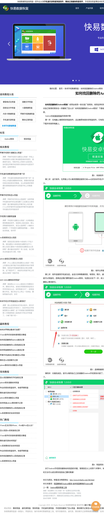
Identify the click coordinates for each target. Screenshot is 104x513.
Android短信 (9, 139)
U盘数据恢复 (27, 108)
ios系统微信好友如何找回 (10, 413)
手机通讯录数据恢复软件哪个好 (12, 174)
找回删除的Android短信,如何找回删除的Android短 (73, 484)
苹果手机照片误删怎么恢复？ (11, 153)
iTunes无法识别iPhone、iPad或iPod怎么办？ (17, 425)
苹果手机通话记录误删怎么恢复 (12, 355)
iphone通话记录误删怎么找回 (11, 259)
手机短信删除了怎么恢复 (65, 508)
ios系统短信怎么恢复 (8, 461)
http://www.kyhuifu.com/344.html (82, 480)
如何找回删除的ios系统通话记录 (12, 345)
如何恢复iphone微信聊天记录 (11, 403)
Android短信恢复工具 (58, 487)
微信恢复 (16, 508)
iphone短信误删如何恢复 (9, 383)
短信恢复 (27, 139)
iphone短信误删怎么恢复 (9, 398)
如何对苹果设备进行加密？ (10, 330)
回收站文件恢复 (9, 108)
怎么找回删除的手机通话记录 (11, 377)
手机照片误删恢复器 (8, 216)
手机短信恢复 (56, 116)
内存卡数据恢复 (9, 114)
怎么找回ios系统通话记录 (10, 430)
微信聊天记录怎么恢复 (86, 508)
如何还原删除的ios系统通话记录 (12, 408)
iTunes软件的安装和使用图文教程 (13, 335)
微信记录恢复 (27, 120)
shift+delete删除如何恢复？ (10, 280)
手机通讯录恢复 (9, 120)
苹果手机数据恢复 (27, 114)
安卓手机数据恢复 (72, 89)
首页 (77, 8)
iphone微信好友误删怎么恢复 (11, 365)
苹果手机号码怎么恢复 (9, 195)
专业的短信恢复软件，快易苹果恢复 (14, 388)
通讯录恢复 (26, 508)
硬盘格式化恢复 (9, 102)
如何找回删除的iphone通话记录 (12, 340)
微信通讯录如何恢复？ (9, 393)
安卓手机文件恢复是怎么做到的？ (13, 301)
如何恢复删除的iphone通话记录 (12, 350)
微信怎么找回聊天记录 (9, 360)
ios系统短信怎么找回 (8, 238)
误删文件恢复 (27, 102)
